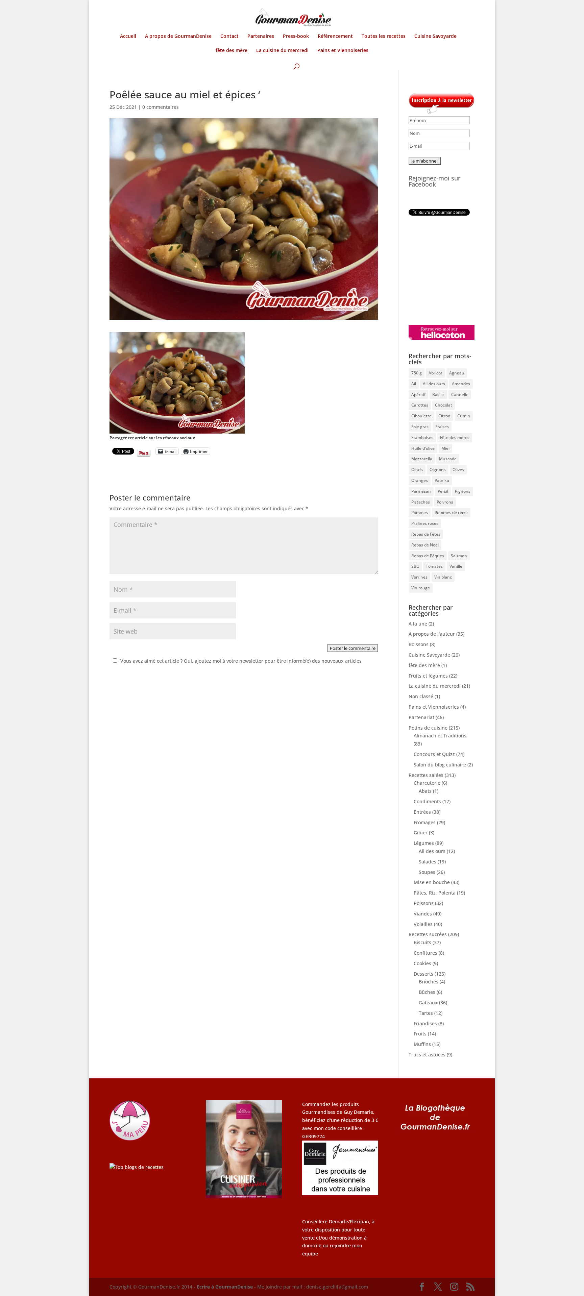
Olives (458, 469)
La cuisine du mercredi (282, 50)
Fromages (425, 822)
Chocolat (443, 405)
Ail (413, 384)
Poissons (424, 903)
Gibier (421, 832)
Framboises (422, 437)
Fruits (420, 1033)
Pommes (419, 512)
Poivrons (445, 502)
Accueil (128, 36)
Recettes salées (426, 775)
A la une (418, 623)
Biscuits (422, 942)
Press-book (296, 36)
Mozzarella (421, 459)
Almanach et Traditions (440, 735)
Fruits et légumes (428, 676)
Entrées (422, 812)
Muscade (448, 459)
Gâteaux (428, 1002)
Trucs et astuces (427, 1054)
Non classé (421, 696)
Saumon (459, 556)
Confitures (425, 953)
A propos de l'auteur (432, 634)
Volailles (423, 924)
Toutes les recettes (384, 36)
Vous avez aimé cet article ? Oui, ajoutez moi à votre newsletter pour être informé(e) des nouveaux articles (241, 661)
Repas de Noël (425, 545)
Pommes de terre (451, 512)
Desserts (423, 974)
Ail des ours (434, 384)
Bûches (427, 992)
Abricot (435, 373)
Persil (443, 491)
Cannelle (459, 394)
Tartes (426, 1013)
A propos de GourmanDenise (178, 36)
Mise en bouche (432, 882)
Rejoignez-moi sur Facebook (435, 181)
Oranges (419, 480)
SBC (415, 566)
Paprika (442, 480)
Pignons (462, 491)
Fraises (442, 427)
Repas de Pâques (427, 556)
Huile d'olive (423, 448)
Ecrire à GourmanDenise (225, 1286)
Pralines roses (424, 523)
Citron (444, 416)
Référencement (335, 36)
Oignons (438, 469)
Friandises (425, 1023)
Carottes (419, 405)
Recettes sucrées (428, 934)
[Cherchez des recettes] (137, 1167)
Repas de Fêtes (425, 534)
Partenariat (421, 717)
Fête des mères (454, 437)
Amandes (461, 384)
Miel (445, 448)
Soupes (427, 872)
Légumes (424, 843)
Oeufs (417, 469)
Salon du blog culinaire (440, 764)
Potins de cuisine (428, 728)
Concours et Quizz (434, 754)
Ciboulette (421, 416)
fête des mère (231, 50)
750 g (416, 373)
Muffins (422, 1044)
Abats (425, 791)
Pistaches (420, 502)
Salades (427, 861)
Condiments (427, 801)
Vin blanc (443, 577)
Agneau (456, 373)
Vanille (455, 566)
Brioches (428, 981)
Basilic (438, 394)
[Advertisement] (451, 270)
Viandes (423, 913)
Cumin (463, 416)
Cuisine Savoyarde (435, 36)
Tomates (434, 566)
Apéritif (418, 394)
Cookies (422, 963)
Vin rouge (420, 588)
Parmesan (421, 491)
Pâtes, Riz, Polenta (435, 892)
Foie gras (420, 427)
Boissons (419, 644)
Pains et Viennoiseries (342, 50)
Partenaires (260, 36)
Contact (229, 36)
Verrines (419, 577)
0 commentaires (160, 107)
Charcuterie (427, 783)
